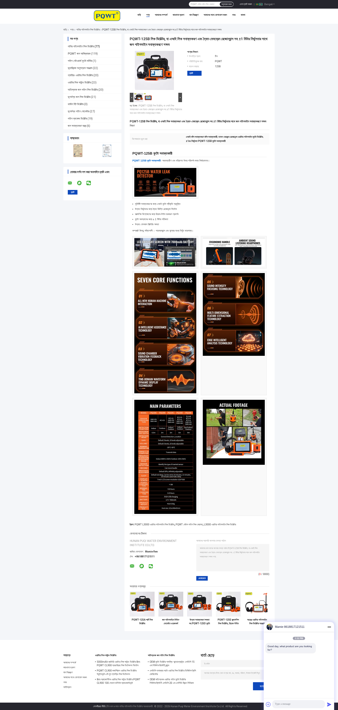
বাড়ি (139, 14)
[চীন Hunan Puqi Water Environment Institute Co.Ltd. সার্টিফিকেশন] (77, 150)
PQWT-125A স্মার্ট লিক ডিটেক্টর (142, 621)
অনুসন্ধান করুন (226, 4)
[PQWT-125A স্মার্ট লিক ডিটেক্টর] (142, 604)
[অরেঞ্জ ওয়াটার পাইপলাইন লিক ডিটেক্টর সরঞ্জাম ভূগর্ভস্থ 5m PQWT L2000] (257, 604)
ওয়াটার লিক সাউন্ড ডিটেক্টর (79, 82)
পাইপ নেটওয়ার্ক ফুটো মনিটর (80, 60)
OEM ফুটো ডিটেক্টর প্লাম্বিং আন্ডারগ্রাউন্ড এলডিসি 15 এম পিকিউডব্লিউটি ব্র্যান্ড (172, 663)
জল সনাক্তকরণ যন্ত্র (77, 125)
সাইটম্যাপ (67, 687)
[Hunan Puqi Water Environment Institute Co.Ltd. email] (72, 183)
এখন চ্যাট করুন (246, 4)
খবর (234, 14)
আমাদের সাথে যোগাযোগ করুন (215, 14)
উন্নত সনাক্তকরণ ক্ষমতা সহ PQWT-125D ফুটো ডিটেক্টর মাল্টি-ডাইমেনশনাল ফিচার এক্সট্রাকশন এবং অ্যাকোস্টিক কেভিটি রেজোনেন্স (199, 621)
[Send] (329, 704)
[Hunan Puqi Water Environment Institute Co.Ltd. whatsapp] (81, 183)
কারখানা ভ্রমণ (178, 14)
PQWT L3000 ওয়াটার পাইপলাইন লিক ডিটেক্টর (154, 524)
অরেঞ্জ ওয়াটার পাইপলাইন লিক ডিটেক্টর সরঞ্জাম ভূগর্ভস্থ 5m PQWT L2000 (257, 621)
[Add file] (268, 704)
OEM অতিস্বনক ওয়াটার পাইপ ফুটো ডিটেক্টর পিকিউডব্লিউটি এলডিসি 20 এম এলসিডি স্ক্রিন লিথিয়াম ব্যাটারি (172, 681)
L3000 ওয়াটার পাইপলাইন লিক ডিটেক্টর (220, 524)
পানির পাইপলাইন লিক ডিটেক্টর (88, 29)
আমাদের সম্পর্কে (161, 14)
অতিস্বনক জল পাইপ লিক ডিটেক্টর (83, 89)
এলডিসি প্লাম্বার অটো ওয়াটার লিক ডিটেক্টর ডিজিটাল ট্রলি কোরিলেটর (173, 672)
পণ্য (148, 14)
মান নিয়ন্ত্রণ (193, 14)
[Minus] (329, 627)
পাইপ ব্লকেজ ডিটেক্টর (77, 118)
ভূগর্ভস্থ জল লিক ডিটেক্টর (79, 97)
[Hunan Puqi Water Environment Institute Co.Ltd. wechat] (90, 183)
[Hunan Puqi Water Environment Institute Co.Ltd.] (107, 15)
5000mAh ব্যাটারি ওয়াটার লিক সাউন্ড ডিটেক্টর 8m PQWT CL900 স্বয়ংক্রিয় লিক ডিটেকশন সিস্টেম (118, 663)
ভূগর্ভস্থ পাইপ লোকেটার (78, 111)
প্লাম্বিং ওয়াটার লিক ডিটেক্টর (80, 75)
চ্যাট (191, 73)
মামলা (243, 14)
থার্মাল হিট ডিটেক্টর (75, 104)
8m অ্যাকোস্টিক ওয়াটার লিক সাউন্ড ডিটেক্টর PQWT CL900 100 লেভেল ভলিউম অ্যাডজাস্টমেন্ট (118, 681)
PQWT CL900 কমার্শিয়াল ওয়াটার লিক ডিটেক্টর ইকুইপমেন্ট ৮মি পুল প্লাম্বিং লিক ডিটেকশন (117, 672)
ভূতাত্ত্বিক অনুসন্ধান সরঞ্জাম (80, 68)
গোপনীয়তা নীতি (99, 706)
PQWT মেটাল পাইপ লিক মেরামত (189, 524)
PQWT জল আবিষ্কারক (79, 53)
